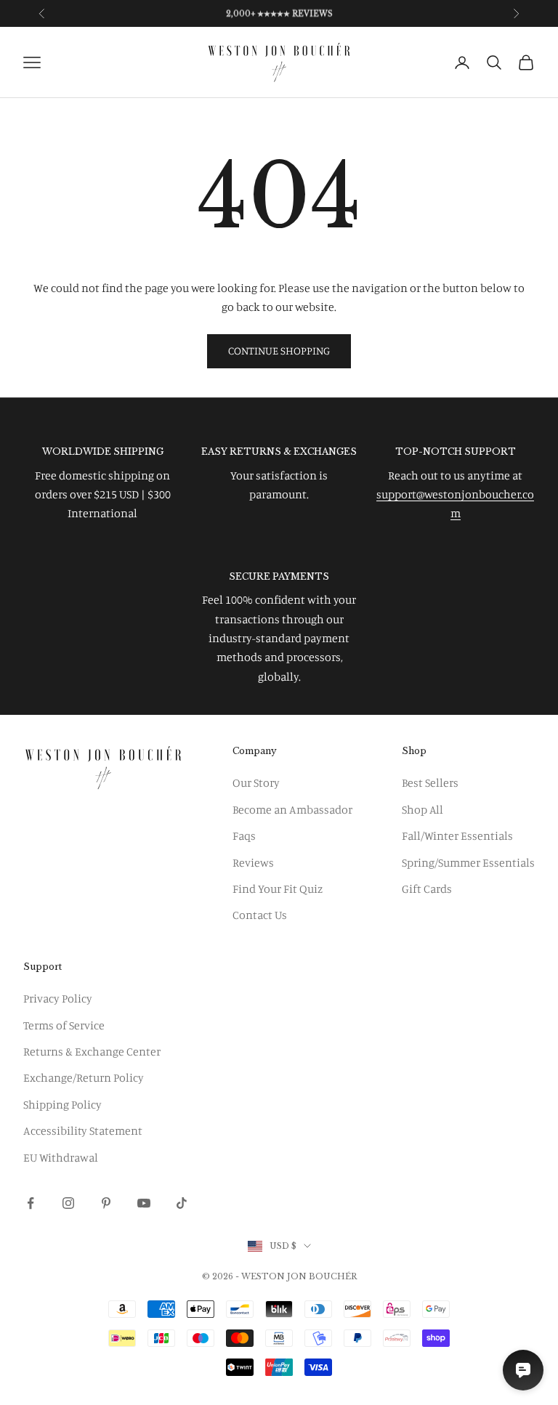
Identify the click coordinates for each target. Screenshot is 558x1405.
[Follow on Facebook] (30, 1203)
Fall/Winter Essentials (457, 835)
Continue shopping (279, 350)
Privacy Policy (57, 998)
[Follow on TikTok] (181, 1203)
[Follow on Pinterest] (106, 1203)
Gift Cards (427, 888)
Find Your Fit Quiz (277, 888)
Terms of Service (64, 1025)
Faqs (244, 835)
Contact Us (259, 914)
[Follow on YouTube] (144, 1203)
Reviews (253, 862)
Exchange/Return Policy (83, 1077)
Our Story (256, 782)
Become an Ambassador (292, 809)
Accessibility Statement (82, 1130)
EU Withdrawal (60, 1157)
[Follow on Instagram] (68, 1203)
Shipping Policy (62, 1104)
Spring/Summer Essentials (468, 862)
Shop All (422, 809)
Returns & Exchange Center (92, 1051)
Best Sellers (430, 782)
